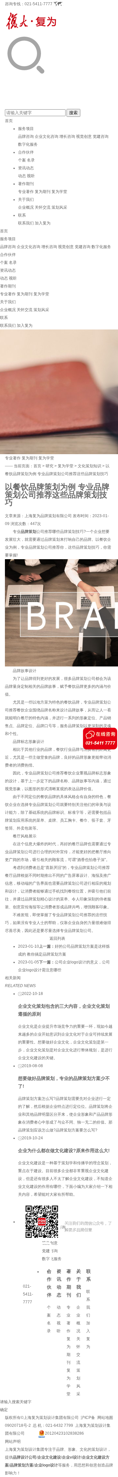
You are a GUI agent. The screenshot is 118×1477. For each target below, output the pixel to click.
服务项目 (26, 128)
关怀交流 (42, 207)
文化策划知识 (89, 466)
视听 (31, 176)
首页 (9, 120)
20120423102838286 (64, 1433)
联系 (22, 215)
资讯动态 (26, 168)
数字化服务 (28, 144)
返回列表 (57, 938)
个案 (22, 160)
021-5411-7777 (38, 4)
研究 (49, 466)
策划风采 (59, 207)
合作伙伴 (26, 152)
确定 (4, 1409)
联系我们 (26, 223)
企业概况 (26, 207)
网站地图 (105, 1417)
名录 (31, 160)
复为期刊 (42, 191)
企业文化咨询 (46, 136)
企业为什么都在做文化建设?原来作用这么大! (64, 1150)
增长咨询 (67, 136)
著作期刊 (26, 183)
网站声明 (13, 1441)
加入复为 (42, 223)
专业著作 (26, 191)
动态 (22, 176)
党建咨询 (100, 136)
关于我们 (26, 199)
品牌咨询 (26, 136)
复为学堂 (59, 191)
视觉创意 (84, 136)
